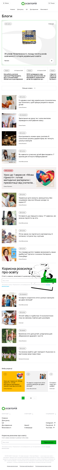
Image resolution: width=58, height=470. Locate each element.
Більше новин (27, 88)
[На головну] (29, 3)
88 (31, 398)
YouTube (49, 427)
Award (26, 425)
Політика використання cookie (43, 466)
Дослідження (34, 9)
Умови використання (12, 466)
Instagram (49, 423)
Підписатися (48, 280)
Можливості (44, 9)
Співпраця (28, 427)
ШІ (27, 9)
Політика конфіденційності (27, 466)
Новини (12, 9)
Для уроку (20, 9)
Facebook (49, 425)
